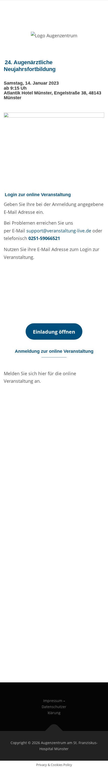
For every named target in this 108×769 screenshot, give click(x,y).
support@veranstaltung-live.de (58, 231)
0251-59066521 (44, 238)
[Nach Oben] (54, 731)
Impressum (52, 700)
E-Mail (9, 267)
